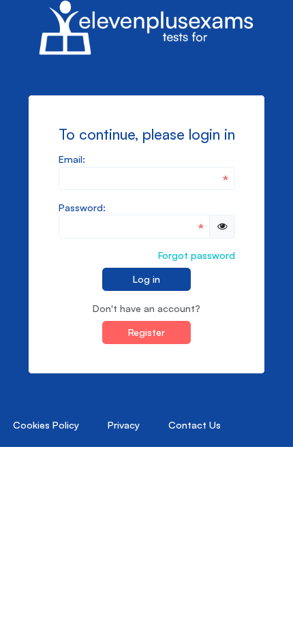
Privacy (124, 424)
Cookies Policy (46, 424)
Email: (72, 159)
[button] (222, 226)
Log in (146, 279)
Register (146, 332)
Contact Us (194, 424)
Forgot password (196, 255)
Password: (82, 207)
